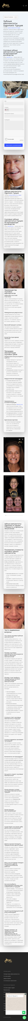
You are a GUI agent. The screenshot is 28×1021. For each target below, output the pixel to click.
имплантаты (9, 57)
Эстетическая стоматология (10, 980)
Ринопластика (7, 990)
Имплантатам (19, 404)
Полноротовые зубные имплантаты (12, 974)
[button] (25, 994)
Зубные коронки (7, 978)
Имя (5, 101)
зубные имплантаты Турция (14, 27)
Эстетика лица (7, 992)
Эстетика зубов (7, 976)
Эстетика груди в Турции (9, 987)
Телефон (6, 108)
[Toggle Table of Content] (15, 17)
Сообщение (7, 119)
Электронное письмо (9, 113)
